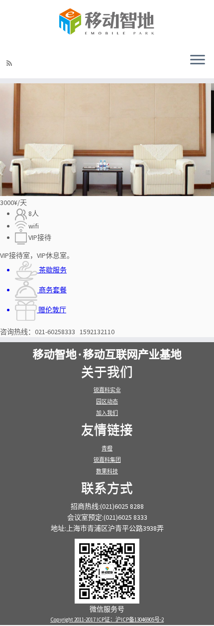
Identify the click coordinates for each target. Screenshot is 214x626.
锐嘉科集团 (107, 459)
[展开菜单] (197, 60)
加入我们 (107, 413)
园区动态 (107, 401)
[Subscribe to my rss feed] (10, 63)
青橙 (107, 448)
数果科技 (107, 471)
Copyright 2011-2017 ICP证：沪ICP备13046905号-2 (107, 619)
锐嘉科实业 (107, 390)
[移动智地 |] (107, 22)
